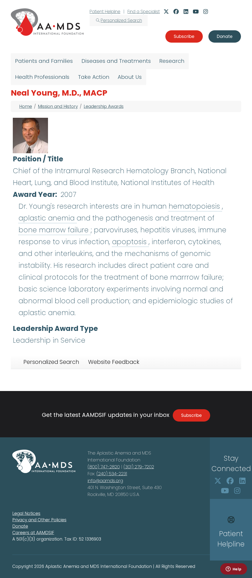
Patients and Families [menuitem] (44, 61)
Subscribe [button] (184, 36)
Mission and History (58, 106)
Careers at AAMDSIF (33, 533)
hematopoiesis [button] (195, 206)
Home (25, 106)
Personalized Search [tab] (51, 362)
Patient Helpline (105, 12)
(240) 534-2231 (111, 474)
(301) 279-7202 (139, 467)
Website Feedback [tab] (113, 362)
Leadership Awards (104, 106)
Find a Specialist (143, 12)
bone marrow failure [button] (54, 230)
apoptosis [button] (130, 242)
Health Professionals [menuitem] (42, 77)
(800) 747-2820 (104, 467)
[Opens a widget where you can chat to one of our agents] (233, 569)
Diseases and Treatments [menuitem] (116, 61)
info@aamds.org (105, 480)
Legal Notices (26, 513)
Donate (20, 526)
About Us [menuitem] (130, 77)
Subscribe (191, 415)
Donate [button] (225, 36)
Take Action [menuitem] (93, 77)
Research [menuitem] (171, 61)
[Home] (47, 22)
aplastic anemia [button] (47, 218)
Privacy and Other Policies (39, 520)
